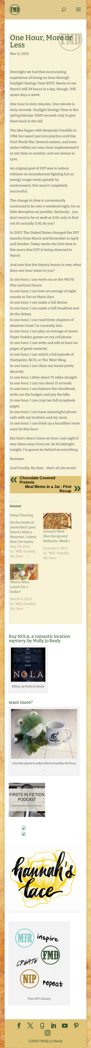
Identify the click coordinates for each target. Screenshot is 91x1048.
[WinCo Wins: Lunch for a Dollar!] (24, 572)
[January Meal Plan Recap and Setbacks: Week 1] (57, 521)
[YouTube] (65, 1026)
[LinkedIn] (53, 1026)
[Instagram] (47, 1033)
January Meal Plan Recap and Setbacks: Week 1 (56, 536)
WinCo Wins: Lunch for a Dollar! (20, 587)
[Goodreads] (42, 1026)
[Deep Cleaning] (26, 536)
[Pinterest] (76, 1026)
